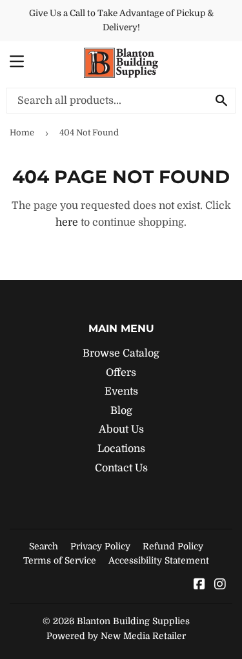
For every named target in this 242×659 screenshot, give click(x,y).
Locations (121, 449)
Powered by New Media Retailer (116, 636)
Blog (121, 411)
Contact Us (121, 468)
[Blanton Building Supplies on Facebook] (199, 585)
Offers (121, 373)
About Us (121, 429)
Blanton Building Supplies (133, 621)
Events (121, 391)
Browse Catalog (121, 353)
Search (43, 546)
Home (22, 132)
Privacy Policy (100, 546)
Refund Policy (173, 546)
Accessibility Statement (158, 560)
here (66, 222)
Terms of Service (59, 560)
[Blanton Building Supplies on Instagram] (220, 585)
